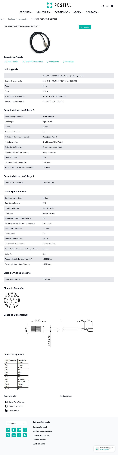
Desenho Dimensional (34, 62)
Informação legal (40, 427)
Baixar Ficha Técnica (16, 402)
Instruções (69, 62)
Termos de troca (39, 440)
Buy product (85, 27)
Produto (25, 12)
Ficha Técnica (12, 62)
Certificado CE (14, 410)
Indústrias (43, 12)
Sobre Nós (61, 12)
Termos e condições (41, 435)
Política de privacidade (42, 431)
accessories (23, 19)
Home (2, 19)
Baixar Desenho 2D (16, 406)
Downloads (54, 62)
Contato (91, 12)
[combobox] (16, 423)
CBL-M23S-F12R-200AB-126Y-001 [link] (44, 19)
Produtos (11, 19)
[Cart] (112, 6)
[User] (102, 6)
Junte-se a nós (39, 444)
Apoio (77, 12)
